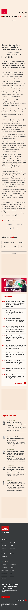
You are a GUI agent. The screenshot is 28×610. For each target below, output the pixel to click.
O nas (11, 550)
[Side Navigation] (25, 13)
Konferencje (12, 548)
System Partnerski (4, 570)
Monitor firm (3, 578)
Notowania (14, 16)
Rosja (16, 228)
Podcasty (20, 16)
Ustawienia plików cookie (7, 605)
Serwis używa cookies (6, 604)
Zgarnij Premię (4, 567)
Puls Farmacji (4, 575)
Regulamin (3, 550)
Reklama (11, 545)
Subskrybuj (5, 597)
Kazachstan (19, 224)
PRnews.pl (12, 570)
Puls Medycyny (13, 564)
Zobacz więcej (18, 383)
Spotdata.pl (3, 564)
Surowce (10, 224)
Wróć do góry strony (20, 600)
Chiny (9, 228)
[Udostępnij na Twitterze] (6, 57)
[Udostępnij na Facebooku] (2, 57)
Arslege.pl (12, 567)
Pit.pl (11, 573)
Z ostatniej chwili (6, 16)
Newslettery (3, 548)
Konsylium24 (4, 573)
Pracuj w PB (12, 542)
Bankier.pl (12, 575)
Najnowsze (7, 296)
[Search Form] (20, 13)
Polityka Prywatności (15, 604)
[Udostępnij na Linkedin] (12, 57)
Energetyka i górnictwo (13, 220)
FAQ (2, 542)
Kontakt (3, 553)
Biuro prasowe (4, 556)
